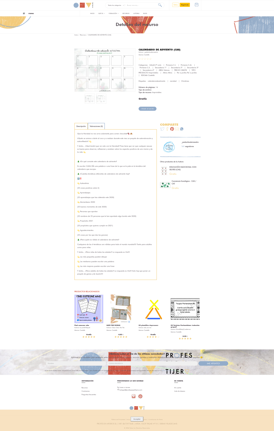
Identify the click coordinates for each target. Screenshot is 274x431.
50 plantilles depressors (148, 325)
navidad (173, 81)
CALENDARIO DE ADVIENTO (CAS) (159, 49)
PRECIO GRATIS (180, 70)
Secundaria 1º (161, 67)
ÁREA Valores (164, 70)
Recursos (126, 13)
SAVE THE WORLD (113, 325)
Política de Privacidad (168, 370)
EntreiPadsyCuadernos (183, 329)
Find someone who (81, 325)
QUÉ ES (101, 13)
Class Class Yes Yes (118, 327)
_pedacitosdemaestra (151, 52)
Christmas (185, 81)
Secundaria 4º (149, 70)
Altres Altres (168, 73)
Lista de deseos (179, 391)
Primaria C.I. (171, 65)
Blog (145, 13)
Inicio (92, 13)
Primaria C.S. (145, 67)
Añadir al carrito (147, 109)
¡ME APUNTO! (213, 363)
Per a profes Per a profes (187, 73)
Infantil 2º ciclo (156, 65)
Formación (113, 13)
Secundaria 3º (192, 67)
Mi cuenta (177, 388)
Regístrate (184, 5)
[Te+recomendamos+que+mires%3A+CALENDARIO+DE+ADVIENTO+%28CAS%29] (167, 129)
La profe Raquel (85, 327)
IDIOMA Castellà (148, 75)
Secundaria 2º (177, 67)
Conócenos (86, 391)
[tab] (81, 126)
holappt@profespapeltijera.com (130, 390)
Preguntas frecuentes (89, 395)
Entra (176, 5)
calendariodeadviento (157, 81)
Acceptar (137, 419)
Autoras (136, 13)
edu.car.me (147, 327)
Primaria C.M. (186, 65)
